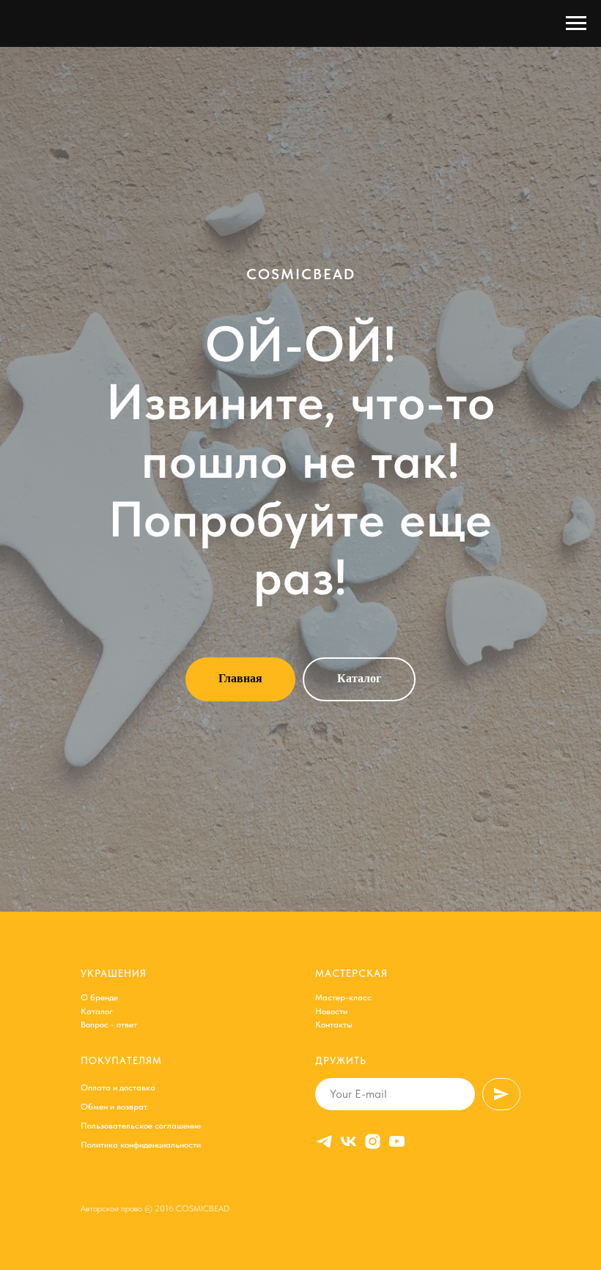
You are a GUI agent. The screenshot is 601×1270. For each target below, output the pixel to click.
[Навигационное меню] (576, 23)
